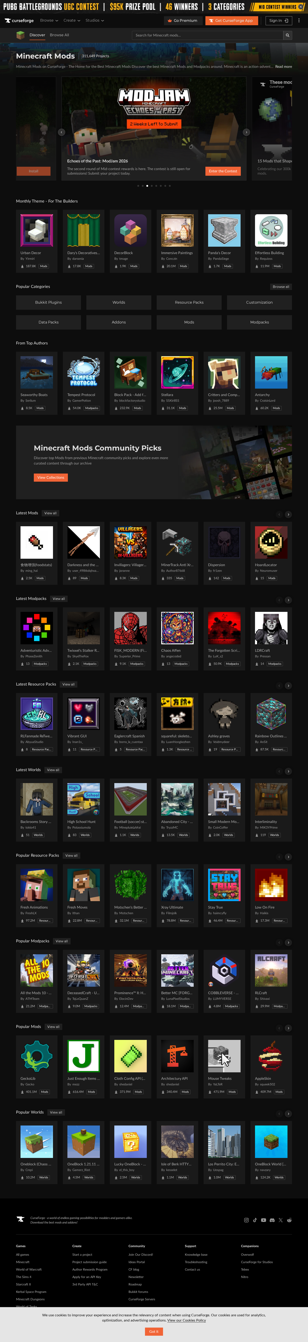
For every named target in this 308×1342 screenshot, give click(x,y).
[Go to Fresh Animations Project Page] (36, 895)
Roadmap (135, 1284)
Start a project (82, 1254)
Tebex (245, 1269)
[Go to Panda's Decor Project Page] (224, 241)
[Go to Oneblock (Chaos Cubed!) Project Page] (36, 1152)
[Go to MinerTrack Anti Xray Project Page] (177, 553)
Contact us (192, 1269)
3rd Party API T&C (85, 1284)
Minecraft (23, 1262)
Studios (92, 20)
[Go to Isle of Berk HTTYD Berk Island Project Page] (177, 1152)
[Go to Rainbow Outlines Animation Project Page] (271, 724)
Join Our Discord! (141, 1254)
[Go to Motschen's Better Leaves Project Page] (130, 895)
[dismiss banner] (300, 6)
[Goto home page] (20, 20)
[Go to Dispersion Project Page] (224, 553)
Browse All (59, 35)
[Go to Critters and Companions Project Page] (224, 383)
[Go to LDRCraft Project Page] (271, 638)
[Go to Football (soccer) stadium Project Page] (130, 810)
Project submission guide (89, 1262)
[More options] (298, 20)
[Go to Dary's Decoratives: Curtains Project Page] (83, 241)
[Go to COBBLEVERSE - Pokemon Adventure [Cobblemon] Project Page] (224, 981)
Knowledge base (196, 1254)
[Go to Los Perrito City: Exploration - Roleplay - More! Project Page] (224, 1152)
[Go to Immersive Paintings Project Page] (177, 241)
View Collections (50, 477)
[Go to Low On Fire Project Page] (271, 895)
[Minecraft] (20, 35)
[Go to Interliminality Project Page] (271, 810)
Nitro (244, 1277)
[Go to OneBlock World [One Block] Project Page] (271, 1152)
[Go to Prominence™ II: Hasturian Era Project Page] (130, 981)
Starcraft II (23, 1284)
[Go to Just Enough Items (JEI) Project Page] (83, 1066)
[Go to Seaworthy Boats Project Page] (36, 383)
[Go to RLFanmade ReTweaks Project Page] (36, 724)
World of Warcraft (29, 1269)
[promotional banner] (154, 7)
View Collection (267, 171)
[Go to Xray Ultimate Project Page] (177, 895)
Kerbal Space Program (31, 1292)
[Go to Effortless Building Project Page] (271, 241)
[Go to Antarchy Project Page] (271, 383)
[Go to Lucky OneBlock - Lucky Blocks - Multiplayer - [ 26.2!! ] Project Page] (130, 1152)
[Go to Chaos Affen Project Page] (177, 638)
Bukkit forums (138, 1292)
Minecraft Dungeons (30, 1299)
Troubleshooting (196, 1262)
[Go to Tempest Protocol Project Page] (83, 383)
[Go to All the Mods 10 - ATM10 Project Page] (36, 981)
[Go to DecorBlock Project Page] (130, 241)
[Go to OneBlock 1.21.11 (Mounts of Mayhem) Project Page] (83, 1152)
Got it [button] (154, 1331)
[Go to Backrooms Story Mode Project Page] (36, 810)
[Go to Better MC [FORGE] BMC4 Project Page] (177, 981)
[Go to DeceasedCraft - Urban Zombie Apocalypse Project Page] (83, 981)
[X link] (280, 1220)
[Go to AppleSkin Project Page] (271, 1066)
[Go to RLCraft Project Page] (271, 981)
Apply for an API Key (86, 1277)
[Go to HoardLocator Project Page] (271, 553)
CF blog (134, 1269)
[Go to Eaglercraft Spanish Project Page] (130, 724)
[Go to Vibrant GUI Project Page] (83, 724)
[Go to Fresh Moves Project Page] (83, 895)
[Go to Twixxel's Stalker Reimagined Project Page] (83, 638)
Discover (37, 35)
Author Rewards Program (90, 1269)
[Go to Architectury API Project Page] (177, 1066)
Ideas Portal (137, 1262)
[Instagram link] (246, 1220)
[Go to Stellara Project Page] (177, 383)
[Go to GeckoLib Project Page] (36, 1066)
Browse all (281, 287)
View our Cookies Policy (186, 1320)
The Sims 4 (23, 1277)
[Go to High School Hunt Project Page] (83, 810)
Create (70, 20)
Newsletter (136, 1277)
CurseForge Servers (142, 1299)
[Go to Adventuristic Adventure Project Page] (36, 638)
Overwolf (247, 1254)
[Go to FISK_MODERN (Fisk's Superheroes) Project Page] (130, 638)
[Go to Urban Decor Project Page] (36, 241)
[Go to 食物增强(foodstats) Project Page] (36, 553)
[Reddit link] (289, 1220)
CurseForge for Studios (257, 1262)
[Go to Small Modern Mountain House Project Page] (224, 810)
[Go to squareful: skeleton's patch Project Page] (177, 724)
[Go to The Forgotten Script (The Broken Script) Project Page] (224, 638)
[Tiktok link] (255, 1220)
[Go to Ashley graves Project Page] (224, 724)
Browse (47, 20)
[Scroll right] (288, 514)
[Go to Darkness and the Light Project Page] (83, 553)
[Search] (287, 35)
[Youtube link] (263, 1220)
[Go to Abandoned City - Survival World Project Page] (177, 810)
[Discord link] (272, 1220)
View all (50, 513)
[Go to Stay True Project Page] (224, 895)
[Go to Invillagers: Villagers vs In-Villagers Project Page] (130, 553)
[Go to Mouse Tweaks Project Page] (224, 1066)
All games (22, 1254)
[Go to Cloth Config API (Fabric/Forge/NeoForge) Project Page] (130, 1066)
